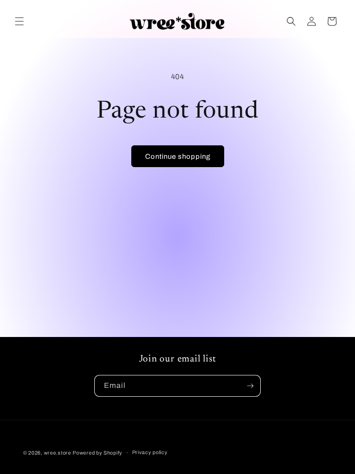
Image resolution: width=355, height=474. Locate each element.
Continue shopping (177, 156)
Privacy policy (150, 452)
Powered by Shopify (97, 452)
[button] (19, 21)
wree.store (57, 452)
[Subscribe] (250, 386)
